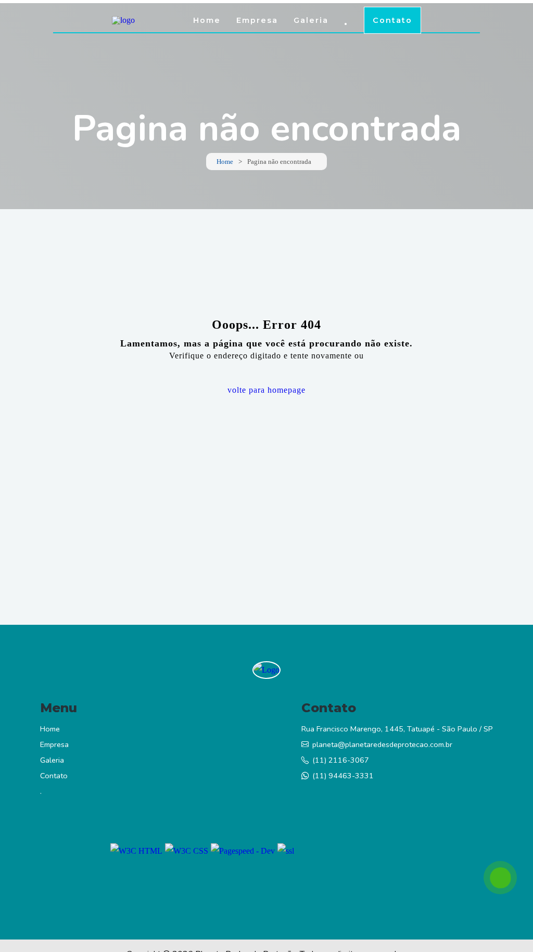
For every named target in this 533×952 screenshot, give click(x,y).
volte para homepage (266, 389)
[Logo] (266, 670)
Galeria (311, 20)
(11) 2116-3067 (340, 760)
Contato (392, 20)
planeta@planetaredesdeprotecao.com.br (382, 744)
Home (207, 20)
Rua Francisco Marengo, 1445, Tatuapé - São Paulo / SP (397, 729)
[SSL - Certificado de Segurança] (285, 851)
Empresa (257, 20)
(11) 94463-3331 (343, 775)
